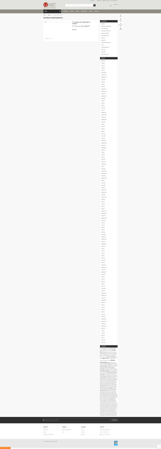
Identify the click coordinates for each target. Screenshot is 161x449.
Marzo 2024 (103, 107)
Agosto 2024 (103, 98)
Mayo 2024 (103, 103)
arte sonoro (106, 380)
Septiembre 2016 (103, 272)
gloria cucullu (112, 389)
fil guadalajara (102, 370)
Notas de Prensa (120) (104, 54)
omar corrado (109, 369)
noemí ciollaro (110, 353)
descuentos (107, 370)
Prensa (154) (103, 49)
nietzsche (105, 392)
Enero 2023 (103, 138)
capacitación (101, 381)
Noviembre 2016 (103, 267)
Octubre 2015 (103, 297)
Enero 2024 (103, 110)
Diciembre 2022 (103, 140)
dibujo (116, 357)
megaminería (109, 363)
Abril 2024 (102, 105)
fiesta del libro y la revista (105, 377)
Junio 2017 (103, 250)
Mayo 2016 (103, 281)
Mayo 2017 (103, 253)
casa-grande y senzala (104, 393)
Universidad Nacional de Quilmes (48, 434)
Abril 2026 (102, 70)
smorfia (111, 358)
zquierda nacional (115, 388)
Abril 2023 (102, 131)
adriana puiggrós (114, 352)
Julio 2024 (103, 100)
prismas (111, 349)
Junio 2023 (103, 126)
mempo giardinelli (113, 381)
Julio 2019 (103, 201)
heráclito (101, 392)
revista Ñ (108, 360)
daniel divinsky (109, 381)
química (114, 366)
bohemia (101, 355)
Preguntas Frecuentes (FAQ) (66, 429)
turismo (101, 360)
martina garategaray (102, 415)
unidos (115, 414)
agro (111, 386)
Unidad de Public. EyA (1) (105, 47)
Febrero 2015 (103, 316)
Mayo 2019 (103, 206)
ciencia (107, 376)
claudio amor (111, 352)
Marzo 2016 (103, 286)
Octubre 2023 (103, 117)
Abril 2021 (102, 166)
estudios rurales (114, 386)
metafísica (107, 391)
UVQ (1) (102, 44)
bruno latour (108, 367)
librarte (103, 378)
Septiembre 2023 (103, 119)
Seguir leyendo (74, 29)
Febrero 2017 (103, 260)
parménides (115, 391)
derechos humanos (112, 348)
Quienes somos (45, 429)
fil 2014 (108, 352)
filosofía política (112, 391)
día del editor (114, 375)
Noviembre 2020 (103, 173)
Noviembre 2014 (103, 321)
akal (107, 395)
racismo (113, 387)
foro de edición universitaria (105, 383)
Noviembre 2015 (103, 295)
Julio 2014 (103, 330)
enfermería (109, 376)
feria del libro (103, 380)
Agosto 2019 (103, 199)
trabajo (114, 393)
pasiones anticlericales (107, 354)
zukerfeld (116, 353)
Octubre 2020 (103, 175)
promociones (105, 378)
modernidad (105, 367)
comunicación (102, 368)
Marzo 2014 (103, 340)
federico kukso (110, 395)
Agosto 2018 (103, 220)
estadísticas (111, 370)
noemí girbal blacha (102, 379)
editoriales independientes (84, 26)
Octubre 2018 (103, 215)
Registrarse (83, 434)
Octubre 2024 (103, 93)
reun (106, 355)
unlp (102, 375)
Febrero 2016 (103, 288)
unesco (117, 378)
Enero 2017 (103, 262)
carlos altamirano (106, 369)
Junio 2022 (103, 154)
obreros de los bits (102, 354)
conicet (106, 376)
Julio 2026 (103, 63)
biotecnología (101, 349)
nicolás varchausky (109, 385)
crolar (110, 384)
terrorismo (103, 382)
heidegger (103, 392)
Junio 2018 (103, 225)
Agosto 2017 (103, 246)
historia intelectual (111, 368)
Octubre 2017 (103, 241)
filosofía (110, 365)
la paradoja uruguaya (106, 394)
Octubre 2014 (103, 323)
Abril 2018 (102, 229)
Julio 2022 (103, 152)
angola (110, 360)
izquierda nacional (113, 390)
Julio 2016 (103, 276)
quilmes (101, 375)
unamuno (114, 384)
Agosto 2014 (103, 328)
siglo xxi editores (111, 382)
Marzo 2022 (103, 159)
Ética (109, 391)
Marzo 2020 (103, 182)
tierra (112, 393)
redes (109, 349)
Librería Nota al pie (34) (105, 35)
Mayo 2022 (103, 157)
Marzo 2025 (103, 86)
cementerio (108, 382)
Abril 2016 (102, 283)
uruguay (103, 394)
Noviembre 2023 (103, 114)
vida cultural (114, 354)
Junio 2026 (103, 65)
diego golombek (104, 363)
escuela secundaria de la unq (111, 379)
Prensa (49, 15)
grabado (101, 358)
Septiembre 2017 (103, 243)
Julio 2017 (103, 248)
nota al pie (105, 348)
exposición (114, 362)
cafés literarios (104, 355)
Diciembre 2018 (103, 211)
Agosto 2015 (103, 302)
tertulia (109, 380)
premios (115, 378)
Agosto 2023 (103, 121)
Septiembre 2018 (103, 218)
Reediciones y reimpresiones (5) (106, 26)
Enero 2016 (103, 290)
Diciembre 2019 (103, 189)
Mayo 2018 (103, 227)
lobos (110, 389)
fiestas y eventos (102, 348)
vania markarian (107, 384)
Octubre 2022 (103, 145)
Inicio (44, 15)
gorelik (116, 384)
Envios (63, 432)
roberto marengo (101, 353)
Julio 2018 (103, 222)
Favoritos (100, 0)
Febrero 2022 (103, 161)
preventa (109, 358)
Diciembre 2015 (103, 293)
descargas (105, 349)
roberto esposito (108, 392)
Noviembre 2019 (103, 192)
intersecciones (105, 395)
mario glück (103, 376)
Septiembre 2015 (103, 300)
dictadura (106, 382)
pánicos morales (111, 367)
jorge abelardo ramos (105, 388)
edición (108, 362)
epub (116, 415)
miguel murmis (115, 389)
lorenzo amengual (111, 357)
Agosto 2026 (103, 60)
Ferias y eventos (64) (104, 28)
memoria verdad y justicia (107, 387)
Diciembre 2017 (103, 236)
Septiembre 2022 (103, 147)
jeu (111, 350)
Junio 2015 (103, 307)
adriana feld (104, 384)
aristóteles (106, 374)
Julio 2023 (103, 124)
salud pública (114, 376)
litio (100, 414)
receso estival (115, 370)
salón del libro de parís (108, 350)
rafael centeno (111, 377)
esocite (105, 381)
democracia (108, 371)
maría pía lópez (102, 395)
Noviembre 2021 (103, 164)
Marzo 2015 (103, 314)
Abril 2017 (102, 255)
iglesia (111, 354)
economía (113, 363)
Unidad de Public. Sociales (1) (106, 42)
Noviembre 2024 (103, 91)
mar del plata (106, 379)
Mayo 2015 (103, 309)
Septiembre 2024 (103, 96)
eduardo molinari (113, 385)
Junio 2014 (103, 333)
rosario (111, 374)
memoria (115, 374)
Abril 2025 (102, 84)
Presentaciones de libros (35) (105, 30)
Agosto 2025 (103, 79)
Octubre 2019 (103, 194)
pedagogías (104, 353)
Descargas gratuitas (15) (105, 33)
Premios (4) (103, 37)
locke (102, 360)
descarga (115, 415)
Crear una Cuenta (107, 0)
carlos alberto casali (103, 390)
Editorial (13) (103, 40)
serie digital (112, 378)
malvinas (112, 375)
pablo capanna (104, 385)
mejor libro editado (114, 395)
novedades (108, 348)
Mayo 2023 (103, 128)
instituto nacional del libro (110, 355)
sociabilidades (105, 360)
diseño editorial (111, 362)
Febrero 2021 (103, 168)
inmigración (111, 387)
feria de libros (78, 26)
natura (101, 385)
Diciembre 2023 (103, 112)
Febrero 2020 (103, 185)
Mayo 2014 (103, 335)
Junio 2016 (103, 279)
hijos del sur (107, 353)
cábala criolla (105, 358)
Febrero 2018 (103, 234)
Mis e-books (83, 432)
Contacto (44, 432)
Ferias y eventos (87, 25)
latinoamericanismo (110, 394)
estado (112, 354)
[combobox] (80, 5)
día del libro (107, 375)
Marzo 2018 (103, 232)
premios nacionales (102, 369)
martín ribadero (110, 388)
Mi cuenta (82, 429)
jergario (107, 386)
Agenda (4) (103, 23)
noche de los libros (113, 369)
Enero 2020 (103, 187)
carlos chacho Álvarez (107, 415)
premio (110, 380)
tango (116, 369)
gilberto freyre (101, 389)
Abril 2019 (102, 208)
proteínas (113, 374)
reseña (104, 414)
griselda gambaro (112, 415)
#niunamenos (104, 375)
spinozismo (113, 353)
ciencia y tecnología (109, 378)
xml (103, 381)
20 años (107, 381)
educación (112, 376)
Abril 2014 (102, 337)
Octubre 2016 (103, 269)
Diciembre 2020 (103, 171)
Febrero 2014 (103, 342)
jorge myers (114, 394)
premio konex (114, 368)
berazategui (108, 366)
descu (114, 382)
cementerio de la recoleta (114, 380)
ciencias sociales (107, 368)
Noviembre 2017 (103, 239)
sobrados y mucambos (112, 414)
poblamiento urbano (109, 393)
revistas (108, 349)
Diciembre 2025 (103, 72)
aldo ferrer (111, 366)
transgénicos (105, 352)
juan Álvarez (109, 374)
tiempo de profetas (109, 390)
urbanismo (101, 367)
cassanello (112, 384)
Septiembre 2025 (103, 77)
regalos (110, 375)
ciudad (103, 367)
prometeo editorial (110, 383)
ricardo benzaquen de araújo (106, 389)
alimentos (116, 366)
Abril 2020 (102, 180)
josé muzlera (109, 386)
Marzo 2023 (103, 133)
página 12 (116, 394)
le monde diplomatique (107, 414)
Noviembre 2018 (103, 213)
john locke (102, 414)
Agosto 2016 (103, 274)
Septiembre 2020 (103, 178)
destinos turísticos (114, 358)
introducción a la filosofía (103, 391)
